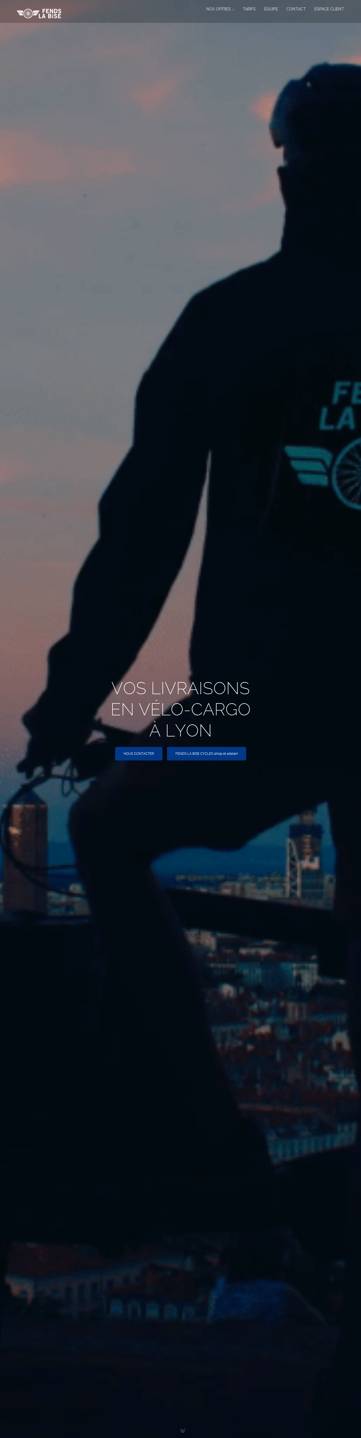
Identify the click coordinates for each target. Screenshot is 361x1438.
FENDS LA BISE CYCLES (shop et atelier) (206, 754)
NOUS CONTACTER (139, 754)
